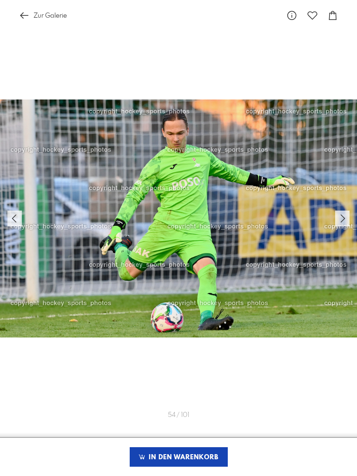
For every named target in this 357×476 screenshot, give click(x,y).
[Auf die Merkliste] (312, 15)
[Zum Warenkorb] (332, 15)
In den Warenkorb (182, 457)
